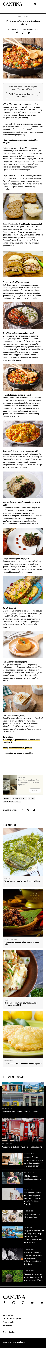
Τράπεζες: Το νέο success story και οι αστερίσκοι (21, 1111)
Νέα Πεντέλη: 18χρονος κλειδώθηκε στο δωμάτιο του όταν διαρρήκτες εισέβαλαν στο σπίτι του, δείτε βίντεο (33, 1258)
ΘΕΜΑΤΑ (7, 879)
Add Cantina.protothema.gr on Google (22, 95)
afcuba (7, 798)
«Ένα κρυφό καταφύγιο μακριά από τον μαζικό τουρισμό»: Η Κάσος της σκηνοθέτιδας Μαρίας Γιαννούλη (32, 1198)
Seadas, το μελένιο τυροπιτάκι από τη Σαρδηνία (23, 1063)
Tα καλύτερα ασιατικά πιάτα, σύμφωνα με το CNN (21, 943)
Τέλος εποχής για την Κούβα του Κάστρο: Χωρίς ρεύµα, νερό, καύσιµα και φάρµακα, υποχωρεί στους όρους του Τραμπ (34, 1236)
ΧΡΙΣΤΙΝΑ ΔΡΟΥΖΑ (14, 29)
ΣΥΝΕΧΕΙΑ (34, 790)
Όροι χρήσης (8, 1315)
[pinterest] (23, 33)
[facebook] (17, 33)
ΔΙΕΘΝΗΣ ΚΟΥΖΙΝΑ (10, 939)
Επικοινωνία (8, 1322)
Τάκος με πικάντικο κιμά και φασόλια (17, 748)
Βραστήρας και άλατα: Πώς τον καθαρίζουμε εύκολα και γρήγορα (29, 782)
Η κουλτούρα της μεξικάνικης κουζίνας (18, 753)
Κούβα (31, 798)
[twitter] (29, 33)
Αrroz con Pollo (9, 451)
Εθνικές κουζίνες (19, 798)
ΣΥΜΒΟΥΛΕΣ (8, 1061)
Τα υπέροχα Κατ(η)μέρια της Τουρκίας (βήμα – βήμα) (22, 882)
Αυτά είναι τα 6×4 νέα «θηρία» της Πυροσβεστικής (22, 1147)
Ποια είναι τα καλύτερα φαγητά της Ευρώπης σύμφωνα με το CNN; (21, 1004)
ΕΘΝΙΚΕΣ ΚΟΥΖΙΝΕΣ (23, 17)
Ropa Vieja (7, 333)
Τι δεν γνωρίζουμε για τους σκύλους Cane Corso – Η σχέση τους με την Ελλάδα (33, 1277)
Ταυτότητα (7, 1325)
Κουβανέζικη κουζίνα (11, 802)
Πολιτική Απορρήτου (12, 1318)
